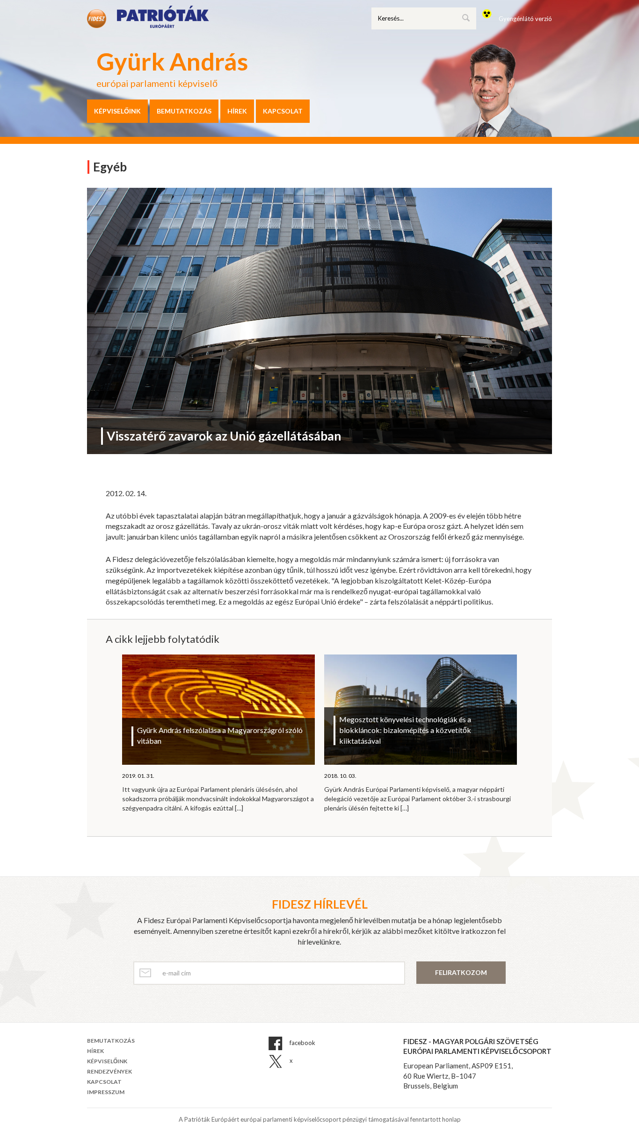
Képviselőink (117, 111)
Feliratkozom (461, 972)
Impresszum (105, 1091)
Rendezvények (109, 1071)
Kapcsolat (283, 111)
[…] (239, 808)
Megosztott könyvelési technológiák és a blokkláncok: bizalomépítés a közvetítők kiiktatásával (405, 730)
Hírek (237, 111)
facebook (301, 1042)
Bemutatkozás (184, 111)
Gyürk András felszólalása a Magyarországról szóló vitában (220, 735)
